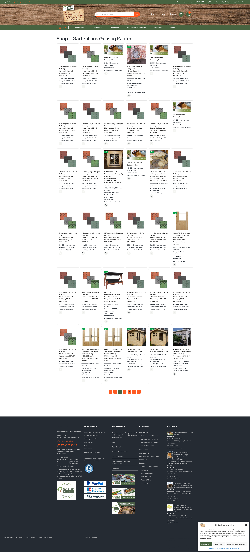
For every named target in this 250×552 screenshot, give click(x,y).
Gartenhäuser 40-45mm (149, 439)
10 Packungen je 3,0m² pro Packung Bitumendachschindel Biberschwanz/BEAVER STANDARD (113, 128)
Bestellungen (8, 537)
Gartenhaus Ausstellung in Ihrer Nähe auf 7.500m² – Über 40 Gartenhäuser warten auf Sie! (125, 435)
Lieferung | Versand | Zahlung (94, 432)
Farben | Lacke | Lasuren (149, 467)
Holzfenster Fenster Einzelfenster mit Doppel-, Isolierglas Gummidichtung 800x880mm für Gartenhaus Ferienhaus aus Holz (113, 178)
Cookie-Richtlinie (213, 548)
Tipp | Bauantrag (117, 447)
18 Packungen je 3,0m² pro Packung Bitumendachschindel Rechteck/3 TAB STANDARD (136, 296)
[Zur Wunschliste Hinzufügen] (75, 50)
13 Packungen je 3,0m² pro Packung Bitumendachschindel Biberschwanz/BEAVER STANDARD (68, 237)
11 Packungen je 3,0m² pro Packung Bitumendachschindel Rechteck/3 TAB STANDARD (136, 128)
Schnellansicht (75, 46)
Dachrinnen (145, 470)
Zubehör (142, 463)
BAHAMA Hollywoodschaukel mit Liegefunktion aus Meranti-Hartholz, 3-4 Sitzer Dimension (112, 296)
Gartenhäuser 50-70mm (149, 442)
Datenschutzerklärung (225, 548)
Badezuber (158, 28)
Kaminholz (144, 483)
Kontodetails (30, 537)
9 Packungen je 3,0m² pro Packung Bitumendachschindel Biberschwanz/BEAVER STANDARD (68, 128)
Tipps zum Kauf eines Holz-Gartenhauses (121, 463)
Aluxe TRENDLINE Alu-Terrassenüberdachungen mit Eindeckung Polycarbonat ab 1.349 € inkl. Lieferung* (182, 353)
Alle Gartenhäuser (147, 446)
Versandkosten (109, 68)
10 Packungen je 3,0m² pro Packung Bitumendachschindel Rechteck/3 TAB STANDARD (91, 128)
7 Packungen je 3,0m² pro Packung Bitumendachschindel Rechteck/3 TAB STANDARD (68, 71)
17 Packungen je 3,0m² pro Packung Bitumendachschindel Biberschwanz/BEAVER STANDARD (91, 296)
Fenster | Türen (146, 480)
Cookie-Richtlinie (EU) (92, 452)
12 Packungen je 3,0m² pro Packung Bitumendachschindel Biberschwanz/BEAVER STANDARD (91, 176)
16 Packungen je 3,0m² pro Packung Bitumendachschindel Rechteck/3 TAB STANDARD (136, 237)
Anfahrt (114, 442)
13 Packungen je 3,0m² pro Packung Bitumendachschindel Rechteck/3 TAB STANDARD (182, 176)
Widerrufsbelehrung (91, 436)
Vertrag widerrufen (91, 439)
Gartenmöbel (114, 28)
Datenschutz (88, 442)
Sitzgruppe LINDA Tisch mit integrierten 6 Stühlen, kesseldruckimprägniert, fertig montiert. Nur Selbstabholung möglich (159, 176)
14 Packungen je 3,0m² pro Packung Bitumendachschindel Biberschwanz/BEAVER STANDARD (113, 237)
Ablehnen (218, 544)
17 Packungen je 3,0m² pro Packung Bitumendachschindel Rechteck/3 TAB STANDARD (68, 296)
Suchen (137, 14)
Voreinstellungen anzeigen (236, 544)
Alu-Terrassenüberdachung (136, 28)
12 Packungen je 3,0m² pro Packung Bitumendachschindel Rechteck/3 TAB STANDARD (68, 176)
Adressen (19, 537)
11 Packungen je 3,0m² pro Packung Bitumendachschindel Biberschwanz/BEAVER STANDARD (159, 128)
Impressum (235, 548)
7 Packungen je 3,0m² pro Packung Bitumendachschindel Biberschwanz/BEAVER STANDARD (90, 71)
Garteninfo (116, 469)
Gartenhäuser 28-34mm (149, 436)
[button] (246, 525)
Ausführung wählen (60, 86)
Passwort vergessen (45, 537)
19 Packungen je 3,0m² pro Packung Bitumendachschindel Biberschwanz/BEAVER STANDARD (68, 353)
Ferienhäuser (97, 28)
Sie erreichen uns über (120, 452)
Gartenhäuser (144, 432)
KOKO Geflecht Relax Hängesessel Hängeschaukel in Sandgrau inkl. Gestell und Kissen (136, 71)
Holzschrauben (146, 477)
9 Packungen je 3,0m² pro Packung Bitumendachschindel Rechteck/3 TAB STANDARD (182, 71)
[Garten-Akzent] (75, 14)
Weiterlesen (174, 374)
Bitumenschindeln (147, 473)
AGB (85, 445)
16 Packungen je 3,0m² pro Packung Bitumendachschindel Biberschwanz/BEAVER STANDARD (159, 237)
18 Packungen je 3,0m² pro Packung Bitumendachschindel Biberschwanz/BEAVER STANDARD (159, 296)
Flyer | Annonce (117, 457)
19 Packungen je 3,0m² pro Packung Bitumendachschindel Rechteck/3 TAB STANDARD (182, 296)
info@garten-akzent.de (65, 441)
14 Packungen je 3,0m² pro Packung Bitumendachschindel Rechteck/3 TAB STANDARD (91, 237)
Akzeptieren (205, 544)
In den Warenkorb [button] (106, 73)
